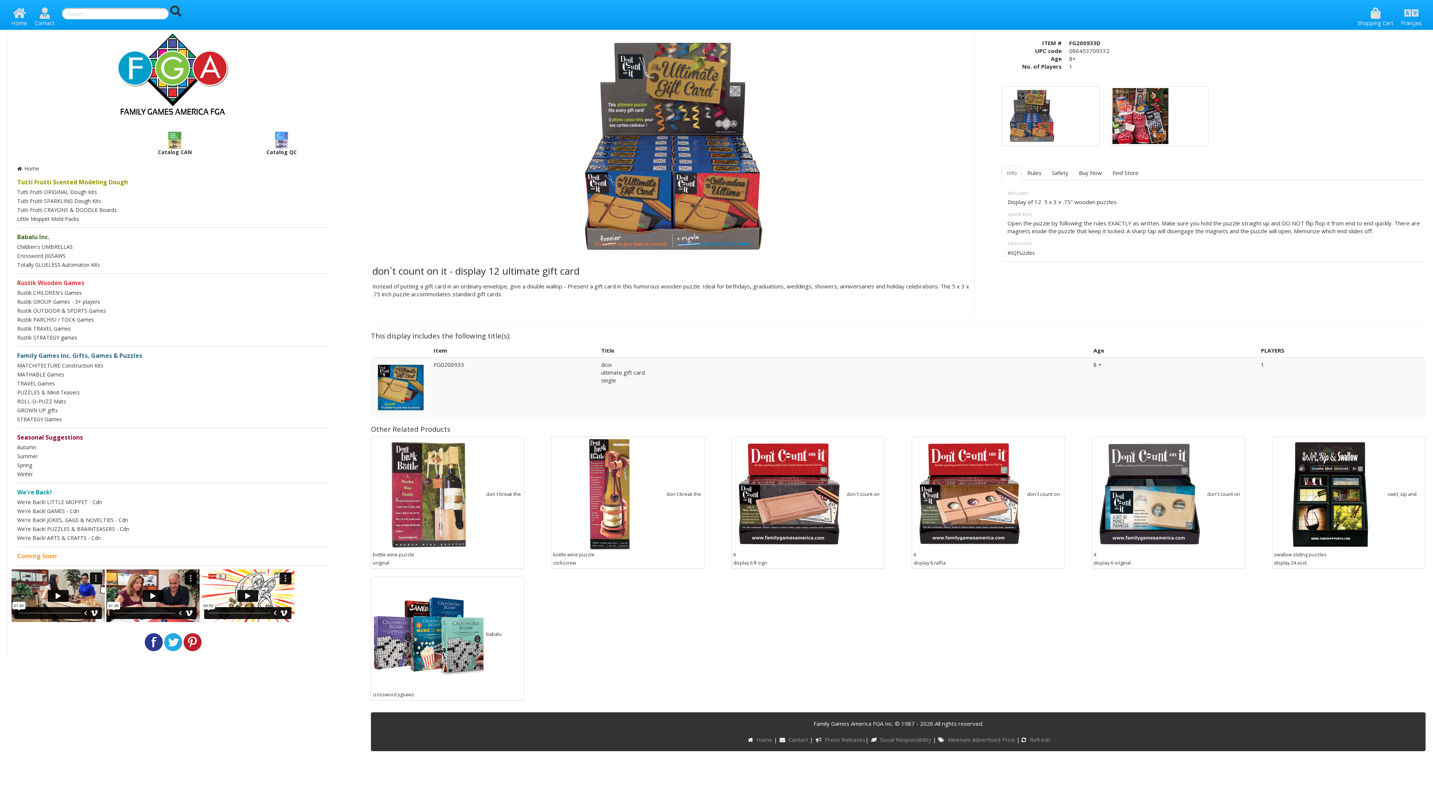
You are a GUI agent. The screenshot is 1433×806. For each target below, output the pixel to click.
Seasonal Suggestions (50, 437)
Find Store (1125, 172)
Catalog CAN (175, 152)
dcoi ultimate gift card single (623, 372)
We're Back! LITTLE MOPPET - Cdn (59, 502)
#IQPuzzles (1021, 252)
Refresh (1039, 739)
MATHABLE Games (40, 374)
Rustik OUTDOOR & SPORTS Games (61, 310)
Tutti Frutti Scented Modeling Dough (72, 182)
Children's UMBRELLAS (45, 246)
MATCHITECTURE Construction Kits (60, 365)
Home (19, 22)
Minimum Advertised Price (982, 739)
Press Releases (845, 739)
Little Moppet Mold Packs (48, 218)
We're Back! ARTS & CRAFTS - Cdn (59, 537)
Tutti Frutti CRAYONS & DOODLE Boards (67, 209)
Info (1012, 172)
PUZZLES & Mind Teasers (48, 392)
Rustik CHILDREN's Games (49, 292)
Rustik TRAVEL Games (44, 328)
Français (1411, 22)
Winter (25, 474)
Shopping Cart (1375, 22)
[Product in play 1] (1140, 115)
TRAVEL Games (36, 383)
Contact (44, 22)
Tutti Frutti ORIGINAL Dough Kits (57, 192)
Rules (1034, 172)
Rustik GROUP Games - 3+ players (58, 301)
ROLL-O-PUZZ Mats (41, 401)
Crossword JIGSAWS (41, 255)
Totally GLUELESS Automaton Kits (58, 264)
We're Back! (34, 492)
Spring (24, 465)
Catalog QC (281, 152)
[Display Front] (1032, 115)
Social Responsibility (906, 739)
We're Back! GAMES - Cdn (48, 511)
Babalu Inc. (33, 237)
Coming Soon (37, 556)
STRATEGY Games (39, 419)
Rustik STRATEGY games (47, 337)
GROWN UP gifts (37, 410)
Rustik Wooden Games (50, 283)
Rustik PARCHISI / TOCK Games (55, 319)
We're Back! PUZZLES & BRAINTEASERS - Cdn (73, 528)
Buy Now (1090, 172)
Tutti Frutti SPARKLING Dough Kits (59, 200)
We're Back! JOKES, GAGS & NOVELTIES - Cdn (72, 520)
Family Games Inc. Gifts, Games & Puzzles (79, 356)
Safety (1060, 172)
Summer (27, 456)
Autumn (26, 447)
